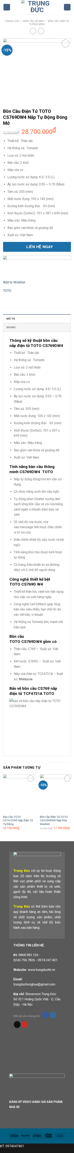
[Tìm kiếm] (67, 7)
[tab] (37, 318)
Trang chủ (12, 21)
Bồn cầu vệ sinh (33, 21)
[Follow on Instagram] (53, 1014)
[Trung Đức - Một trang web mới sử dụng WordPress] (37, 7)
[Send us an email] (17, 1024)
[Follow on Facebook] (45, 1014)
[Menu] (6, 7)
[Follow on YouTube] (24, 1024)
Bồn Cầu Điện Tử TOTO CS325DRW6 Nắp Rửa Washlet (54, 820)
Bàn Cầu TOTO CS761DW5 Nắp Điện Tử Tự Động (18, 820)
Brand (11, 327)
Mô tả (10, 318)
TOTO (7, 291)
